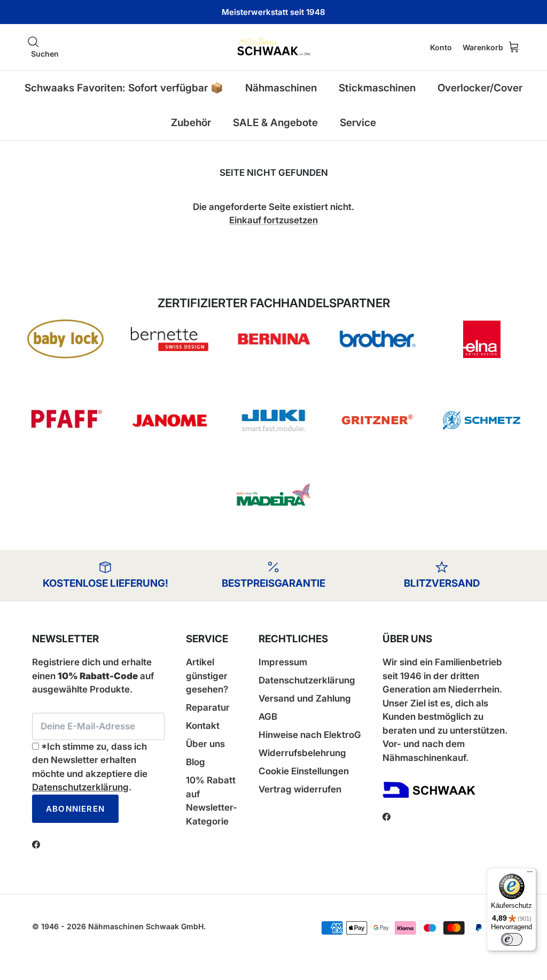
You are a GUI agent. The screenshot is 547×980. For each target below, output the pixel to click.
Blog (195, 762)
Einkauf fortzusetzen (273, 220)
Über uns (205, 743)
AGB (268, 716)
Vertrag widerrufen (300, 789)
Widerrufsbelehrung (302, 753)
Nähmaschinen (281, 88)
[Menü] (529, 874)
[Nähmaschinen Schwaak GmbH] (273, 47)
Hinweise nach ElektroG (310, 734)
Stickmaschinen (377, 88)
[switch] (511, 939)
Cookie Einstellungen (304, 771)
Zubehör (191, 122)
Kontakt (203, 725)
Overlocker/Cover (479, 88)
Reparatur (208, 707)
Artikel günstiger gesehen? (207, 676)
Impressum (283, 662)
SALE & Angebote (275, 122)
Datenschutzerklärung (80, 787)
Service (358, 122)
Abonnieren (75, 809)
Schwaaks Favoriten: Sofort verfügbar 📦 (124, 88)
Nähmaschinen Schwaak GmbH (146, 926)
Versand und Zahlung (305, 698)
